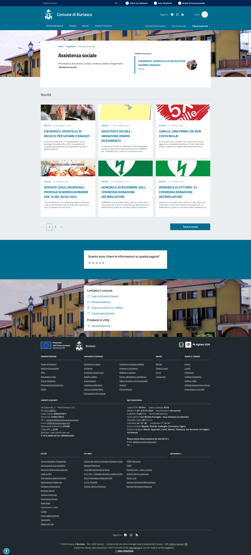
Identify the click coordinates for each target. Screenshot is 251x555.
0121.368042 (50, 410)
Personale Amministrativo (52, 385)
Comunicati (161, 376)
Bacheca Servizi (47, 490)
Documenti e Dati (48, 376)
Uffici (43, 372)
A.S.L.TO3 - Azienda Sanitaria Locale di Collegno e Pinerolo (109, 473)
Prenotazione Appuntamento (53, 478)
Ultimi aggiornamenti (50, 515)
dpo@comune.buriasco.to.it (144, 441)
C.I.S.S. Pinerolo (90, 482)
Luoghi (187, 368)
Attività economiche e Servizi (197, 385)
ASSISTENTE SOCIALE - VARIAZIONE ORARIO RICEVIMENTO (116, 136)
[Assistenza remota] (186, 544)
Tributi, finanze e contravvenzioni (133, 380)
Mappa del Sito (47, 524)
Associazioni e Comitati (194, 389)
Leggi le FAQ (46, 473)
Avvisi (158, 372)
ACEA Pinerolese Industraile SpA (98, 478)
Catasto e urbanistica (93, 385)
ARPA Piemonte (133, 461)
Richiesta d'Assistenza (50, 486)
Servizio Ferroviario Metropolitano (141, 482)
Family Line (131, 478)
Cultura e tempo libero (93, 389)
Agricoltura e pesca (92, 364)
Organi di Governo (48, 364)
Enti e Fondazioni (48, 380)
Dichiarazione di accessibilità (53, 465)
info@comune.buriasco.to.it (58, 423)
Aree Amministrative (50, 368)
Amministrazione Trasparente (53, 461)
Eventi (187, 364)
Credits (44, 511)
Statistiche (45, 519)
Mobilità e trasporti (127, 372)
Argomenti (71, 46)
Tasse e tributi (162, 368)
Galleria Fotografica (193, 376)
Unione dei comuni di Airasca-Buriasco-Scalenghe (105, 461)
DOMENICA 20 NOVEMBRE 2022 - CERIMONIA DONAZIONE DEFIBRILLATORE (124, 192)
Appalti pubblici (90, 376)
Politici (43, 389)
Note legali (45, 503)
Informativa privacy (49, 499)
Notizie (159, 364)
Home (60, 46)
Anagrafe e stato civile (93, 372)
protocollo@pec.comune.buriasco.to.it (62, 420)
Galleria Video (190, 380)
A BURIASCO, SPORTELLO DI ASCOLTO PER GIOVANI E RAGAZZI (161, 63)
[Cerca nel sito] (205, 14)
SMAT (129, 465)
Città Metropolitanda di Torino (97, 469)
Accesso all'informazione (155, 26)
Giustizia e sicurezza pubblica (131, 364)
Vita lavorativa (125, 389)
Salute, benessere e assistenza (132, 376)
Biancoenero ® (135, 547)
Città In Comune (176, 544)
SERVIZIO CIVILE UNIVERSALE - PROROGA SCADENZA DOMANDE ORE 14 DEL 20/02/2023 (66, 192)
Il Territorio (189, 372)
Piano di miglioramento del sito (54, 469)
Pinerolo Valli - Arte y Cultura (139, 469)
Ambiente (88, 368)
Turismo (122, 385)
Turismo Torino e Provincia (95, 486)
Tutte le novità (190, 227)
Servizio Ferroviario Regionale (139, 486)
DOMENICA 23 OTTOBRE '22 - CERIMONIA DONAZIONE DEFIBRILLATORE (179, 192)
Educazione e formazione (94, 393)
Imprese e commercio (128, 368)
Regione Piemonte (50, 3)
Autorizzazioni (90, 380)
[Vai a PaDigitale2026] (194, 344)
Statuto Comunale (49, 494)
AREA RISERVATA (125, 551)
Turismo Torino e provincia (138, 473)
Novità (47, 125)
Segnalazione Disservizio (51, 482)
